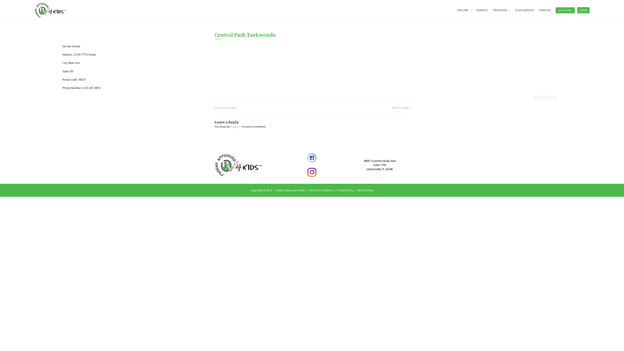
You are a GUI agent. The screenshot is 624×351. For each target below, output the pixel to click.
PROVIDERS (500, 10)
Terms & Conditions (321, 190)
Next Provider (402, 108)
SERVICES (545, 10)
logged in (236, 126)
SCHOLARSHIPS (524, 10)
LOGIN (583, 10)
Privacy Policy (345, 190)
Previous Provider (224, 108)
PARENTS (482, 10)
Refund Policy (365, 190)
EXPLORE (462, 10)
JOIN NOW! (565, 10)
